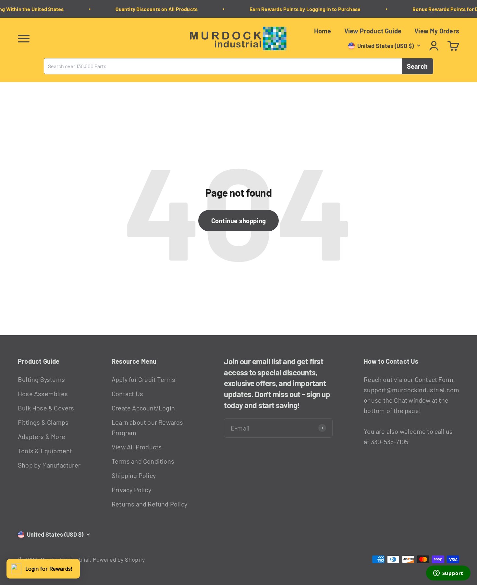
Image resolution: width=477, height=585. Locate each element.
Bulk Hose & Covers (46, 408)
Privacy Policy (131, 490)
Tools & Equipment (45, 451)
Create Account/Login (143, 408)
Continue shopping (238, 221)
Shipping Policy (134, 475)
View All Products (137, 447)
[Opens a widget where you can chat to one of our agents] (448, 574)
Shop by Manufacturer (49, 465)
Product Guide (39, 361)
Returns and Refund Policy (149, 504)
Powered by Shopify (119, 559)
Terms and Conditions (143, 461)
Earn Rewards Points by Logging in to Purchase (301, 9)
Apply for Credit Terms (143, 379)
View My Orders (436, 31)
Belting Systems (41, 379)
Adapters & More (41, 436)
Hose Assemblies (43, 393)
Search (417, 66)
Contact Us (127, 393)
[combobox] (223, 66)
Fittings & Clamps (43, 422)
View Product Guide (373, 31)
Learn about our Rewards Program (147, 427)
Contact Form (434, 379)
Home (322, 31)
